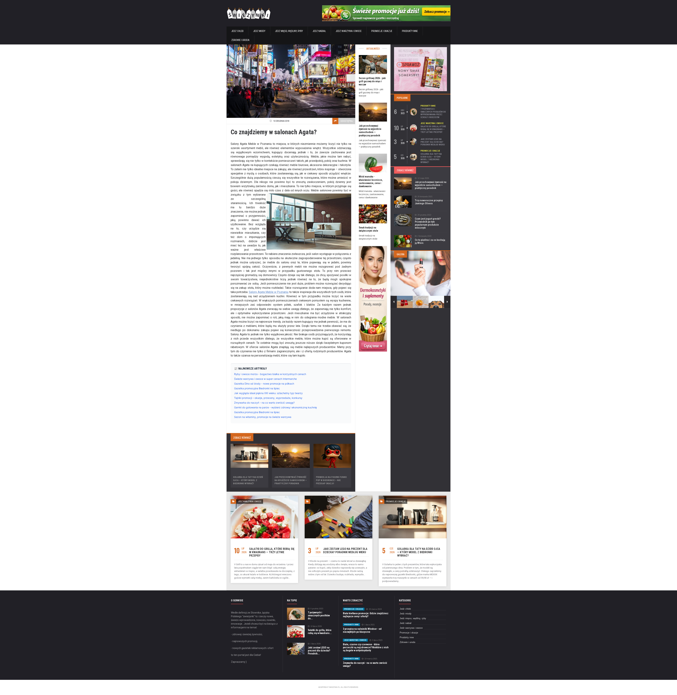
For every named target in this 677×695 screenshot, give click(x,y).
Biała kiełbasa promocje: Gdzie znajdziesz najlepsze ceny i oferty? (365, 615)
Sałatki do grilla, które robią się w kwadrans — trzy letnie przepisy (433, 129)
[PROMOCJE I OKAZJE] (412, 496)
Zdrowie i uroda (240, 40)
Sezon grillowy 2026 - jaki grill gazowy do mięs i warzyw (372, 81)
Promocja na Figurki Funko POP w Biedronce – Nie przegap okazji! (331, 480)
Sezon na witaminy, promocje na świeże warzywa (262, 416)
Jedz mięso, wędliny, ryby (289, 31)
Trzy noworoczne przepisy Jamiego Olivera (429, 202)
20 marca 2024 (375, 609)
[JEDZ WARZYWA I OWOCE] (264, 496)
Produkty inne (410, 31)
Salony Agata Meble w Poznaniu (268, 292)
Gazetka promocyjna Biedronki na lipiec (257, 388)
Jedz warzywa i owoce (349, 31)
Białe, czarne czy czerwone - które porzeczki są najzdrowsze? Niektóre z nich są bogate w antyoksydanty (366, 647)
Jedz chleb (237, 31)
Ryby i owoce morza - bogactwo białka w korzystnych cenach (270, 374)
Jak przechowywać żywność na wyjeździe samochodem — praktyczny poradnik (291, 480)
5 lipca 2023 (377, 640)
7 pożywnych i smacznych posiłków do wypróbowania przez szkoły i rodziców (433, 113)
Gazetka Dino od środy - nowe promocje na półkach (264, 383)
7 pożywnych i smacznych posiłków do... (319, 615)
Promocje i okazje (381, 31)
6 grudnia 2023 (316, 609)
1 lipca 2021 (369, 625)
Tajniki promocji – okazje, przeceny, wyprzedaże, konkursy (268, 397)
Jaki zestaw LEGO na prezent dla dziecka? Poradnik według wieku (432, 142)
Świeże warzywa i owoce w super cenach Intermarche (265, 378)
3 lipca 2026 (315, 644)
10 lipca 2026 (316, 626)
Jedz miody (259, 31)
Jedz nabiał (319, 31)
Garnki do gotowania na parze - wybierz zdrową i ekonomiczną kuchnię (275, 407)
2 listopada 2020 (424, 236)
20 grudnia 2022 (424, 215)
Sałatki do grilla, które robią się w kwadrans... (320, 631)
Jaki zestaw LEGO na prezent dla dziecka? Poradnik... (319, 650)
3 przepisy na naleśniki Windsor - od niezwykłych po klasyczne (362, 630)
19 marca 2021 (370, 659)
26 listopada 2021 (424, 197)
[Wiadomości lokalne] (373, 247)
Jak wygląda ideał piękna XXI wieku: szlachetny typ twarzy (268, 393)
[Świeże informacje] (386, 6)
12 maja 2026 (423, 178)
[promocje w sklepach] (420, 48)
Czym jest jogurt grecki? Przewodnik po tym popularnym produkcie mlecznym (428, 223)
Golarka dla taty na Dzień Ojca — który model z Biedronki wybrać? (248, 480)
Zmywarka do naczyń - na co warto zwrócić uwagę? (264, 402)
